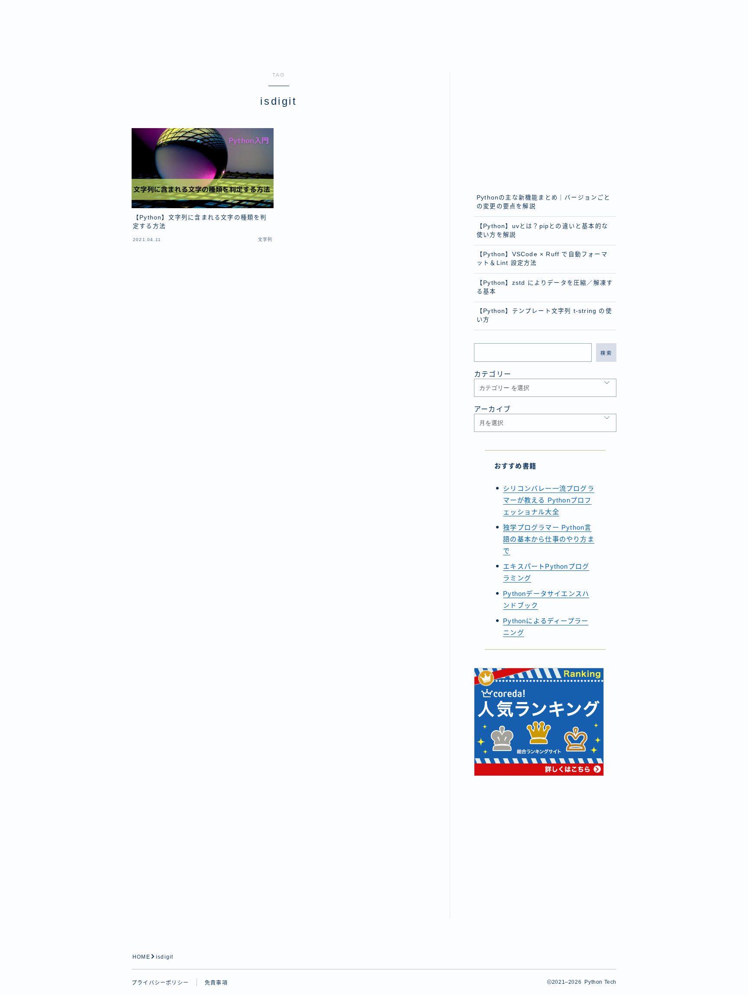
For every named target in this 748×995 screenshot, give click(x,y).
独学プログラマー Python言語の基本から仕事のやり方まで (548, 539)
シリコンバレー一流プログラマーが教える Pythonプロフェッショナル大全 (548, 500)
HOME (141, 957)
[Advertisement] (545, 126)
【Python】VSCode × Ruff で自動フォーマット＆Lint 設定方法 (542, 258)
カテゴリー (492, 374)
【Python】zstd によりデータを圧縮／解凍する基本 (545, 287)
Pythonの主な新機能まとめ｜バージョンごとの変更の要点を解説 (544, 201)
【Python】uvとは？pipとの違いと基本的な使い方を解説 (542, 230)
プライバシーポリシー (160, 983)
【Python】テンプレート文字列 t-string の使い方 (544, 315)
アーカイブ (492, 409)
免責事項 (216, 983)
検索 (606, 352)
